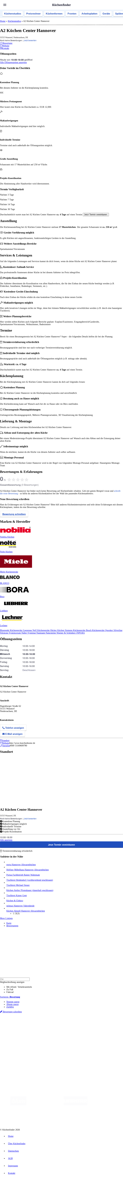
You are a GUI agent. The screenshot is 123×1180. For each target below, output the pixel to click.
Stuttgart (92, 1023)
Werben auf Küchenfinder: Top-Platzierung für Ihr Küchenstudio (35, 1055)
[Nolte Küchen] (41, 1117)
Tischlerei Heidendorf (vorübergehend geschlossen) (29, 880)
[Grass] (45, 1104)
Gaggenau (28, 630)
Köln (86, 1023)
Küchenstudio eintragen (17, 1058)
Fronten (72, 13)
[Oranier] (106, 1104)
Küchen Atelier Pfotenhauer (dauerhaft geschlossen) (29, 890)
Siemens (106, 1023)
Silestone (4, 633)
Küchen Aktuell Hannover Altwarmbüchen (25, 911)
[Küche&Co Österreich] (83, 1117)
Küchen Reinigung (14, 1036)
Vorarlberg (45, 1023)
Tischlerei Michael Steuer (18, 885)
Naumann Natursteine (46, 633)
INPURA (80, 633)
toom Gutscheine (68, 1026)
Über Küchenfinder (15, 1041)
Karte (8, 923)
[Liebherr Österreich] (75, 1104)
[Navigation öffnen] (5, 5)
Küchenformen (54, 13)
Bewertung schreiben (14, 514)
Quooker (109, 630)
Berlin (21, 1023)
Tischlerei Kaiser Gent (16, 895)
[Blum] (18, 1104)
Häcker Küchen (57, 630)
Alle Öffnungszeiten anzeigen (13, 62)
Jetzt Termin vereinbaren (61, 844)
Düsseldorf (71, 1023)
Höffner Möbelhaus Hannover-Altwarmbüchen (27, 870)
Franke (99, 1023)
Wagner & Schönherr (66, 633)
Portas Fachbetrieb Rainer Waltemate (23, 875)
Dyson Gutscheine (54, 1026)
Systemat (32, 633)
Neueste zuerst (12, 1002)
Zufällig (10, 1007)
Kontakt (11, 1173)
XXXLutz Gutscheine (37, 1026)
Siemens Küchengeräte (75, 630)
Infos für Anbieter (14, 1052)
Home (2, 21)
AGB (10, 1158)
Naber (24, 633)
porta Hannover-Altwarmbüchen (21, 864)
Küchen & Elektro (14, 900)
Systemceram (15, 633)
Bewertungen (12, 926)
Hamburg (28, 1023)
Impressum (13, 1166)
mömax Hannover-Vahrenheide (20, 906)
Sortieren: (10, 997)
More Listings (6, 918)
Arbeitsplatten (89, 13)
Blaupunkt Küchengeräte (11, 630)
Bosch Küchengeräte (95, 630)
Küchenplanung (13, 1034)
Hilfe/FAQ (11, 1044)
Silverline (118, 630)
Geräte (106, 13)
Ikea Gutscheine (22, 1026)
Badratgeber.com (14, 1046)
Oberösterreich (55, 1023)
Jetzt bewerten (30, 40)
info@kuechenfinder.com (57, 1066)
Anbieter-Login (15, 1060)
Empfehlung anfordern (16, 1020)
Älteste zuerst (12, 1004)
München (36, 1023)
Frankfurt (79, 1023)
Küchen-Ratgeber (14, 1039)
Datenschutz (13, 1151)
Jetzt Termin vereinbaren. (96, 214)
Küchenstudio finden (15, 1017)
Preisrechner (33, 13)
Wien (64, 1023)
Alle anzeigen (6, 840)
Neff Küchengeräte (41, 630)
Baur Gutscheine (81, 1026)
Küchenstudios (12, 13)
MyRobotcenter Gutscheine (99, 1026)
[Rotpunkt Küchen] (59, 1117)
